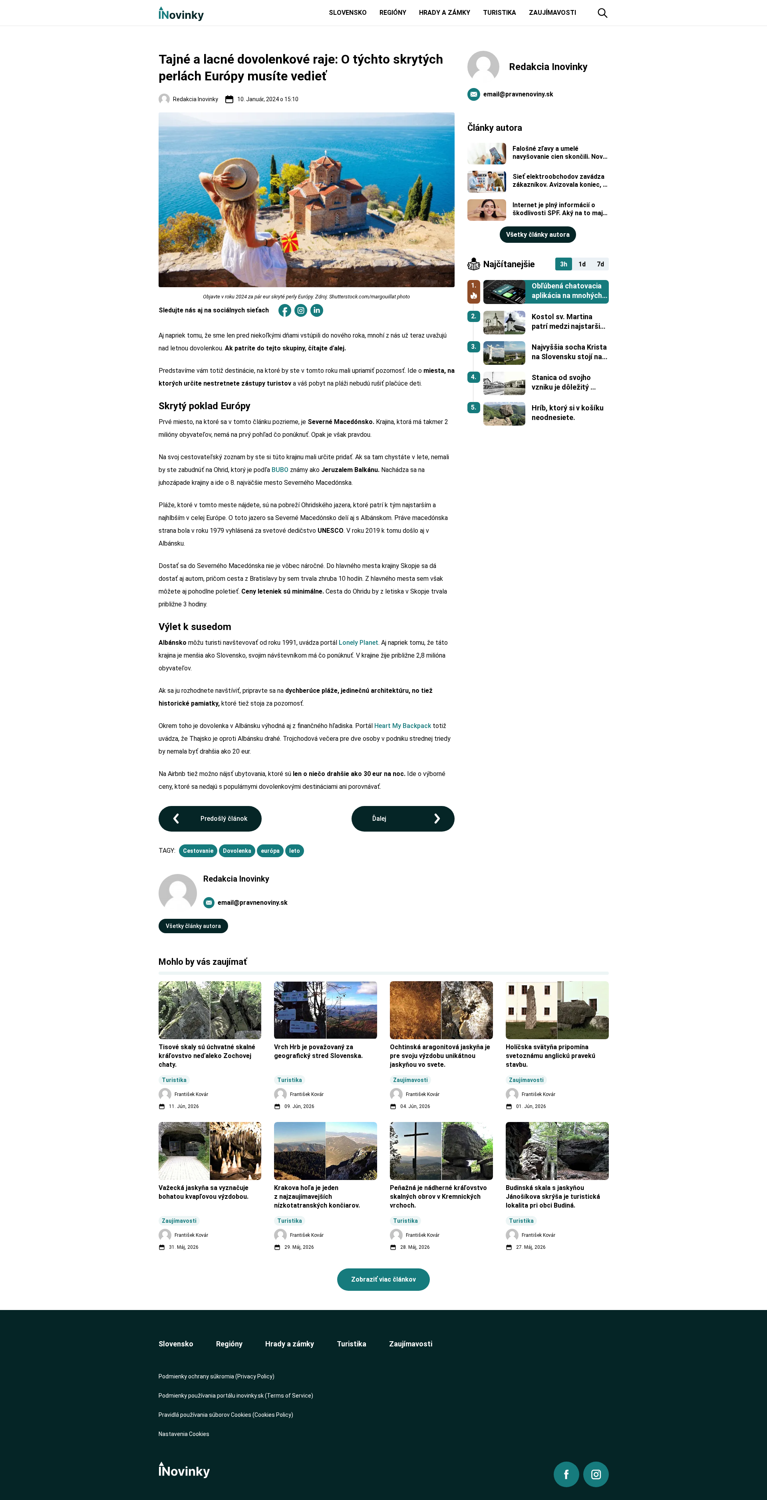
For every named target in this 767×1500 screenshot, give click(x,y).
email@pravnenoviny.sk (253, 902)
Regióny (229, 1344)
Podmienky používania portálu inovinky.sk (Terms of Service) (236, 1395)
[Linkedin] (316, 310)
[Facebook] (284, 310)
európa (270, 851)
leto (294, 851)
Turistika (351, 1344)
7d (600, 264)
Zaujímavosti (410, 1344)
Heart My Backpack (402, 726)
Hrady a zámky (289, 1344)
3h (563, 264)
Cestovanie (198, 851)
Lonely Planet (358, 642)
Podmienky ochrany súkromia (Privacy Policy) (216, 1376)
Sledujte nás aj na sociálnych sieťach (214, 310)
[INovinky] (181, 13)
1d (582, 264)
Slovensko (176, 1344)
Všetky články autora (193, 926)
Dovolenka (237, 851)
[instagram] (300, 310)
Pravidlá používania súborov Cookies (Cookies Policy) (226, 1415)
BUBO (280, 470)
